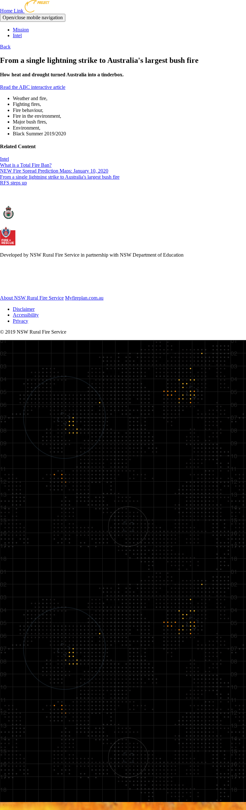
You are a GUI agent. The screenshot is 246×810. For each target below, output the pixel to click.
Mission (21, 29)
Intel (17, 35)
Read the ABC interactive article (32, 87)
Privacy (20, 321)
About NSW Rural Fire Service (32, 298)
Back (5, 46)
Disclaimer (24, 309)
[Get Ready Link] (35, 287)
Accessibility (26, 315)
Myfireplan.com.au (84, 298)
